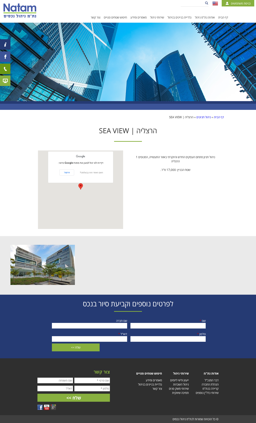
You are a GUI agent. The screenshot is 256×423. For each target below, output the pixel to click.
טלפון (201, 334)
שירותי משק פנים (179, 389)
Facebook (40, 407)
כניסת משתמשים (241, 3)
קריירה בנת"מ (211, 389)
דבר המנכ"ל (212, 380)
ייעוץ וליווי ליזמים (179, 380)
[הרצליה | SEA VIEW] (42, 284)
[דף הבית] (20, 10)
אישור (67, 172)
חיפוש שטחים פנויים (115, 17)
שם (203, 321)
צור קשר (95, 17)
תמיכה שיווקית (180, 393)
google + (53, 407)
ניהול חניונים (203, 117)
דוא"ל (122, 334)
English (215, 3)
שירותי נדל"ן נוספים (207, 393)
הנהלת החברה (210, 384)
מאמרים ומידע (138, 17)
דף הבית (223, 17)
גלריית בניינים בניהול (179, 17)
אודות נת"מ (211, 373)
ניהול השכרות (181, 384)
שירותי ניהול (157, 17)
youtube (46, 407)
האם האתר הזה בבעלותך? (91, 172)
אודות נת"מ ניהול (205, 17)
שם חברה (121, 321)
